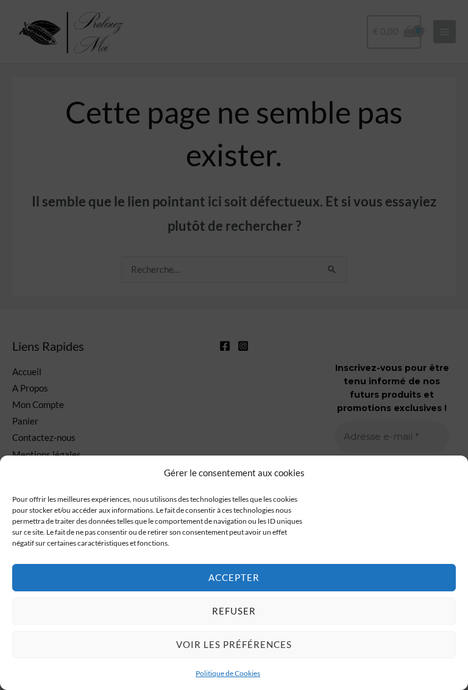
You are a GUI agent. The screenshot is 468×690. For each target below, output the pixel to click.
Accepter (234, 577)
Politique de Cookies (228, 673)
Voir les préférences (234, 644)
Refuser (234, 610)
